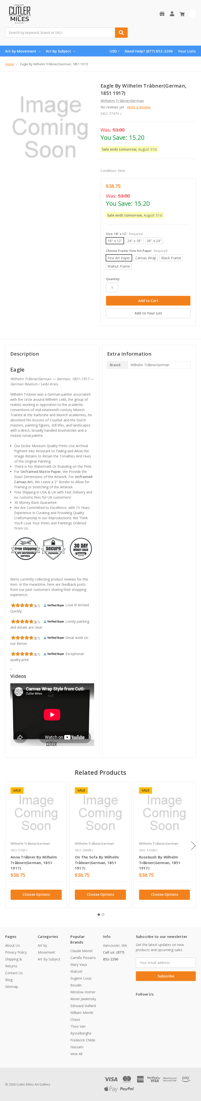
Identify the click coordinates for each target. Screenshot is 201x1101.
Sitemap (11, 986)
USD (113, 51)
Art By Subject (58, 51)
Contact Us (14, 973)
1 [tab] (99, 914)
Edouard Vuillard (83, 1005)
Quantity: (113, 279)
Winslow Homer (83, 992)
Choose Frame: (136, 250)
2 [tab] (103, 914)
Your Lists (187, 51)
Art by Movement (20, 51)
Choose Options (36, 894)
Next (193, 845)
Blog (9, 979)
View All (76, 1053)
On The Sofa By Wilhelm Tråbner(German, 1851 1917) (97, 862)
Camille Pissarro (83, 957)
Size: (124, 234)
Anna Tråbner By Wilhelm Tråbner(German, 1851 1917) (34, 862)
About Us (12, 945)
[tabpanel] (36, 844)
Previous (6, 845)
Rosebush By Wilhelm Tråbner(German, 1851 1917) (160, 862)
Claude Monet (81, 950)
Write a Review (139, 107)
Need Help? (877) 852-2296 (149, 51)
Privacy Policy (16, 952)
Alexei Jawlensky (83, 999)
